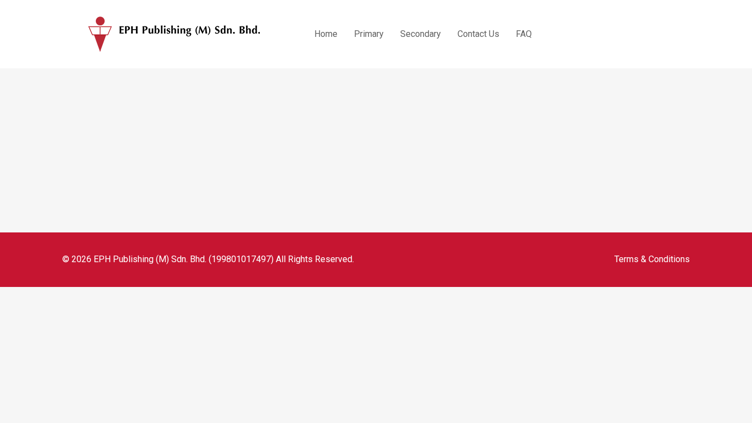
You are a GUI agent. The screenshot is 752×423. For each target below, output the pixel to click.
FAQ (524, 34)
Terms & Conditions (652, 259)
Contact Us (478, 34)
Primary (369, 34)
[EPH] (174, 34)
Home (325, 34)
